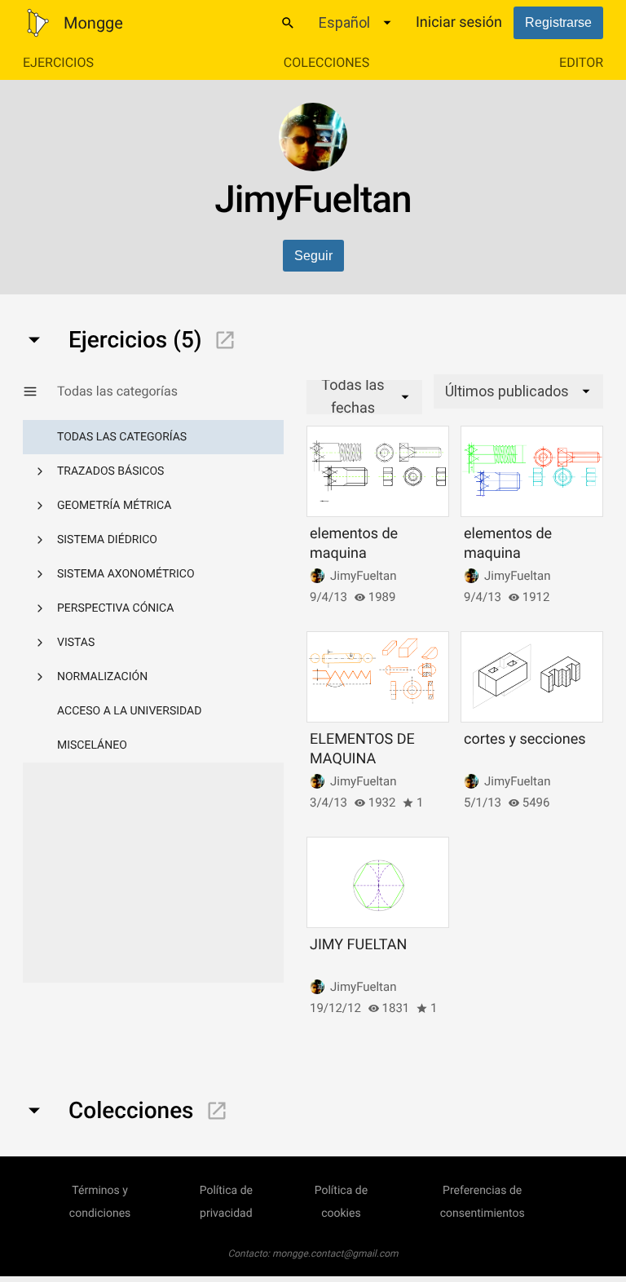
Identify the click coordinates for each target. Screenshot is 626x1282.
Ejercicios (58, 62)
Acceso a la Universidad (129, 711)
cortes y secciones (525, 739)
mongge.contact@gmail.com (335, 1253)
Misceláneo (92, 745)
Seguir (313, 256)
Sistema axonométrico (126, 574)
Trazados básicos (110, 471)
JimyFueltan (363, 575)
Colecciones (326, 62)
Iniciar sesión (459, 22)
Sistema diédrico (107, 539)
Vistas (76, 642)
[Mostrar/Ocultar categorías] (40, 391)
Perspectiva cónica (115, 608)
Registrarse (558, 22)
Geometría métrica (114, 505)
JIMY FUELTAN (358, 944)
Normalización (102, 676)
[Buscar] (287, 22)
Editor (581, 62)
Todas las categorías (122, 437)
